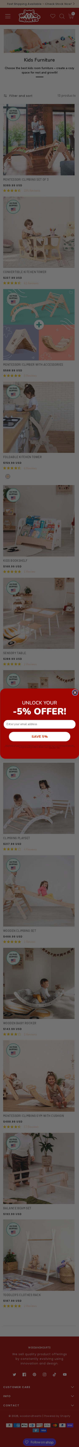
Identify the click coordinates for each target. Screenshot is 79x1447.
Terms (58, 747)
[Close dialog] (75, 692)
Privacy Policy (52, 747)
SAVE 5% (40, 736)
